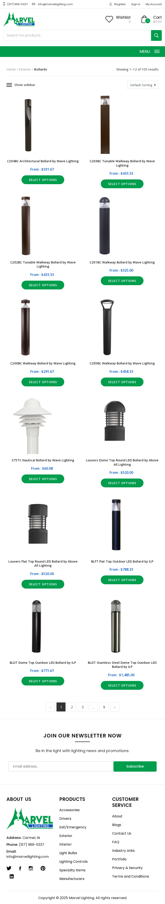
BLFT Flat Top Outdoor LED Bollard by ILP (122, 561)
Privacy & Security (127, 867)
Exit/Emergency (72, 827)
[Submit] (156, 35)
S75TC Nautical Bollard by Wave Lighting (43, 460)
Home (11, 69)
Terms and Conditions (130, 876)
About (117, 816)
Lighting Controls (73, 861)
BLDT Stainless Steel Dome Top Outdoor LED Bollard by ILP (122, 664)
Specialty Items (72, 870)
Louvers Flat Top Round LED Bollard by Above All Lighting (43, 563)
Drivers (65, 818)
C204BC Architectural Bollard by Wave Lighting (43, 161)
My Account (154, 4)
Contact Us (121, 833)
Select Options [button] (43, 180)
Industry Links (123, 850)
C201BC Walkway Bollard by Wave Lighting (122, 262)
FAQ (115, 842)
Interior (65, 844)
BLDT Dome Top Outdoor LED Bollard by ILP (43, 662)
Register (120, 4)
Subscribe (135, 766)
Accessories (69, 810)
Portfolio (119, 859)
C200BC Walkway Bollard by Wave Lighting (42, 363)
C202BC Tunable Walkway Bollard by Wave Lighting (43, 264)
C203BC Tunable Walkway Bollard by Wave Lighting (122, 163)
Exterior (25, 69)
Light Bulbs (68, 852)
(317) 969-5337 (17, 4)
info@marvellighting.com (55, 4)
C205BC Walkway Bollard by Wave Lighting (122, 363)
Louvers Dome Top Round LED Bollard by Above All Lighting (122, 462)
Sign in (135, 4)
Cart (157, 17)
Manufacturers (71, 878)
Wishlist (123, 17)
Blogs (116, 824)
